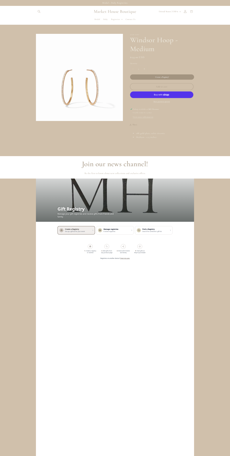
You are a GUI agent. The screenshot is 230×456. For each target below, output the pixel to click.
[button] (39, 11)
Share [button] (134, 124)
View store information (143, 117)
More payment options (161, 101)
